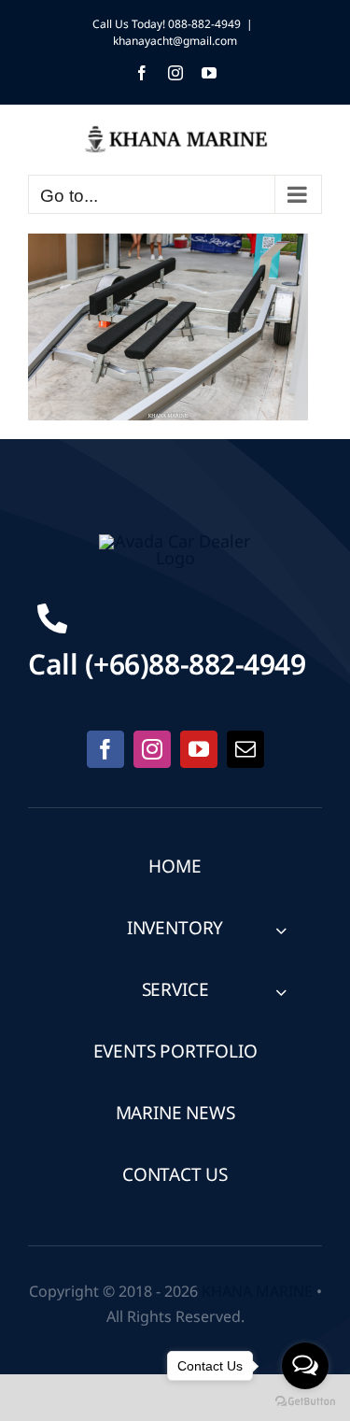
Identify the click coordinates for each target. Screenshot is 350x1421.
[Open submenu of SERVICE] (281, 991)
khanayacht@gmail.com (175, 41)
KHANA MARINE (257, 1292)
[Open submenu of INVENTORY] (281, 930)
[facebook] (105, 749)
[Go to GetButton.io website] (305, 1402)
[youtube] (198, 749)
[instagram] (152, 749)
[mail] (245, 749)
